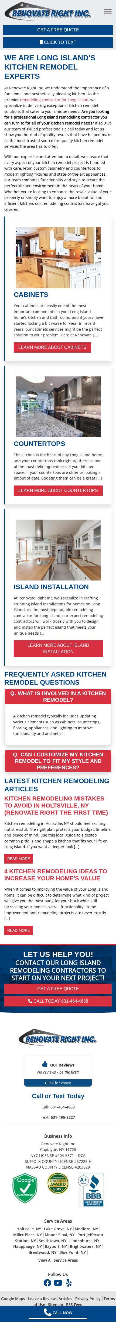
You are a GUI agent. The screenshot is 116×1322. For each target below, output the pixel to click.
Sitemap (55, 1304)
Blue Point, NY (72, 1252)
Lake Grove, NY (58, 1228)
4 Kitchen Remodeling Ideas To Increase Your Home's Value (55, 875)
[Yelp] (69, 1282)
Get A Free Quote (58, 30)
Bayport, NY (56, 1246)
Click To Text (59, 42)
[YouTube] (58, 1282)
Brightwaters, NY (85, 1246)
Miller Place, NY (27, 1234)
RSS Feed (74, 1304)
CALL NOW (62, 1312)
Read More (18, 859)
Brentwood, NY (42, 1252)
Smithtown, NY (52, 1240)
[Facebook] (47, 1282)
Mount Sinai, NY (59, 1234)
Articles (65, 1298)
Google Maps (13, 1298)
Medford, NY (86, 1228)
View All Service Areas (58, 1260)
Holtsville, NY (28, 1228)
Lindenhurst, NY (84, 1240)
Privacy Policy (88, 1298)
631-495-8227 (63, 1117)
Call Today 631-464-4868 (60, 1001)
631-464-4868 (62, 1107)
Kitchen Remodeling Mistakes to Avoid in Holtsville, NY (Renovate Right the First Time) (56, 805)
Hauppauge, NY (27, 1246)
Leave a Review (42, 1298)
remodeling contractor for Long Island (54, 99)
